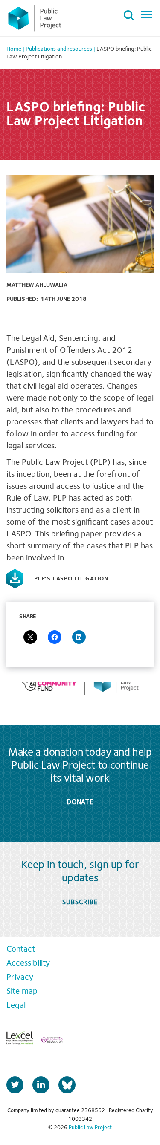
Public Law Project (90, 1128)
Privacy (19, 977)
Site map (22, 991)
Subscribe (80, 902)
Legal (16, 1005)
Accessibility (28, 963)
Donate (80, 802)
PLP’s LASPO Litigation (71, 579)
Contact (20, 949)
